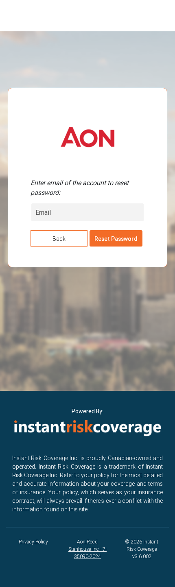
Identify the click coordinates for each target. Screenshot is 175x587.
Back (59, 238)
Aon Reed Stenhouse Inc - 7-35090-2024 (87, 549)
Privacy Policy (33, 542)
